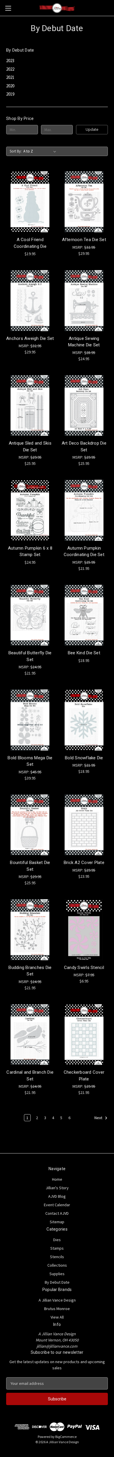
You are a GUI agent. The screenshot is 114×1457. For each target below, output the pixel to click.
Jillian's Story (57, 1187)
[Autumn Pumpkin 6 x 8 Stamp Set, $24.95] (30, 510)
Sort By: (16, 151)
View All (57, 1317)
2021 (10, 77)
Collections (57, 1265)
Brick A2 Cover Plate (84, 862)
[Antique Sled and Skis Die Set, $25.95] (30, 405)
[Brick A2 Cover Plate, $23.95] (84, 824)
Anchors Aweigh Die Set (30, 338)
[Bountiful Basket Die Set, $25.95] (30, 824)
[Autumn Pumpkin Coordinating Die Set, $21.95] (84, 510)
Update (92, 129)
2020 (10, 86)
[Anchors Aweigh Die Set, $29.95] (30, 300)
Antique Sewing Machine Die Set (84, 342)
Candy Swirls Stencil (84, 967)
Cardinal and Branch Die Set (29, 1076)
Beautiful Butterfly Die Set (30, 656)
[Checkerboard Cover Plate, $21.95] (84, 1034)
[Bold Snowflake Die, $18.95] (84, 719)
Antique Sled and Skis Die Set (30, 447)
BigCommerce (66, 1436)
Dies (57, 1239)
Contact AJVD (57, 1213)
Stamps (57, 1248)
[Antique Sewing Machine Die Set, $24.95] (84, 300)
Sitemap (57, 1221)
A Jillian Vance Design (57, 1300)
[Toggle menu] (8, 8)
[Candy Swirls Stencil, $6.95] (84, 929)
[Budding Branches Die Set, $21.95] (30, 929)
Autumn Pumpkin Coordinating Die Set (84, 551)
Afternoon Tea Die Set (84, 239)
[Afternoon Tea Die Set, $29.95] (84, 201)
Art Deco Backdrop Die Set (84, 447)
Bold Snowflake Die (84, 757)
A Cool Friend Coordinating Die (30, 243)
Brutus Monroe (57, 1308)
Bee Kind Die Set (84, 652)
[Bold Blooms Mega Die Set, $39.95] (30, 719)
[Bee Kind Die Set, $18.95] (84, 615)
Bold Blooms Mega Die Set (30, 761)
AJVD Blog (57, 1196)
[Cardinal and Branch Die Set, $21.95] (30, 1034)
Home (57, 1179)
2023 (10, 60)
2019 (10, 94)
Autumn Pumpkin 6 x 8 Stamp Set (30, 551)
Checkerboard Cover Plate (84, 1076)
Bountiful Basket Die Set (30, 866)
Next (98, 1118)
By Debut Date (57, 1282)
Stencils (57, 1256)
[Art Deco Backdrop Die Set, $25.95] (84, 405)
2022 (10, 69)
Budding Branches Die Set (29, 971)
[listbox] (41, 151)
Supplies (57, 1273)
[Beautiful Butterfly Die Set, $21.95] (30, 615)
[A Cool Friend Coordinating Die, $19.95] (30, 201)
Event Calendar (57, 1204)
